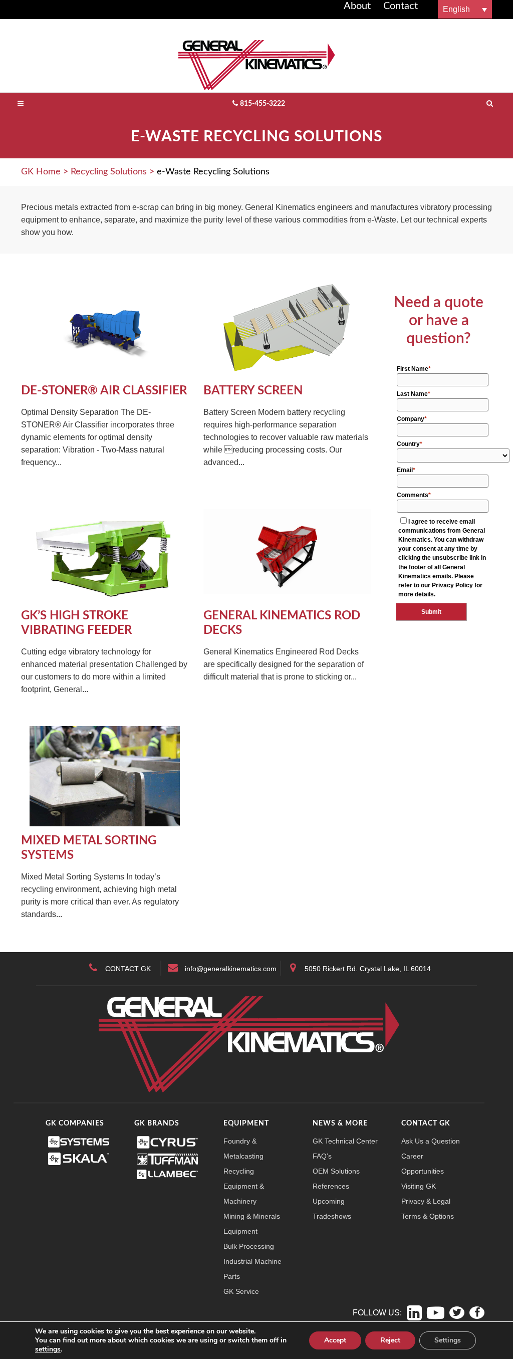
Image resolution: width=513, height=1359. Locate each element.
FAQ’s (322, 1156)
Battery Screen (253, 391)
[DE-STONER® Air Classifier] (104, 325)
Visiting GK (418, 1186)
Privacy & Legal (425, 1201)
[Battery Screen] (287, 325)
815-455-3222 (262, 103)
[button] (465, 9)
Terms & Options (427, 1216)
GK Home (41, 171)
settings (48, 1349)
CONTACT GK (128, 969)
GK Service (241, 1291)
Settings (447, 1340)
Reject (390, 1340)
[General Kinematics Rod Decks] (287, 550)
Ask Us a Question (430, 1141)
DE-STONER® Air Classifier (104, 391)
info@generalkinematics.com (231, 969)
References (331, 1186)
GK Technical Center (345, 1141)
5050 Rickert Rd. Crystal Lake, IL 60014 (368, 969)
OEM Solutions (336, 1171)
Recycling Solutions (109, 171)
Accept (335, 1340)
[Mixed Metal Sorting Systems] (104, 775)
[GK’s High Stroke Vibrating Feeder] (104, 550)
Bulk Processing (248, 1246)
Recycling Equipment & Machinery (243, 1186)
